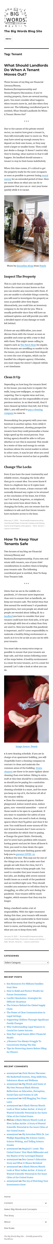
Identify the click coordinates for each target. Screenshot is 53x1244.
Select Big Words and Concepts (20, 1209)
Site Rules (9, 1228)
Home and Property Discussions (17, 526)
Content (8, 1203)
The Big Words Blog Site (23, 31)
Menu (8, 39)
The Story (9, 1215)
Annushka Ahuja (25, 266)
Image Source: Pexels (26, 746)
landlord (8, 616)
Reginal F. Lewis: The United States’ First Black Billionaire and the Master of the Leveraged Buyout (27, 1152)
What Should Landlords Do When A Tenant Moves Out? (26, 69)
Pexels (42, 266)
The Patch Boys (28, 345)
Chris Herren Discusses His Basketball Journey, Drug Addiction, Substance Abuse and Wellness (27, 1077)
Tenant (41, 526)
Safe (6, 942)
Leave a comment (11, 528)
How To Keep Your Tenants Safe (21, 541)
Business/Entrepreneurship (31, 520)
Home (7, 1196)
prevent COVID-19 (25, 854)
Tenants (18, 942)
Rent (35, 526)
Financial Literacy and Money (32, 523)
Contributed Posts (11, 523)
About (7, 1222)
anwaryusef (12, 1073)
